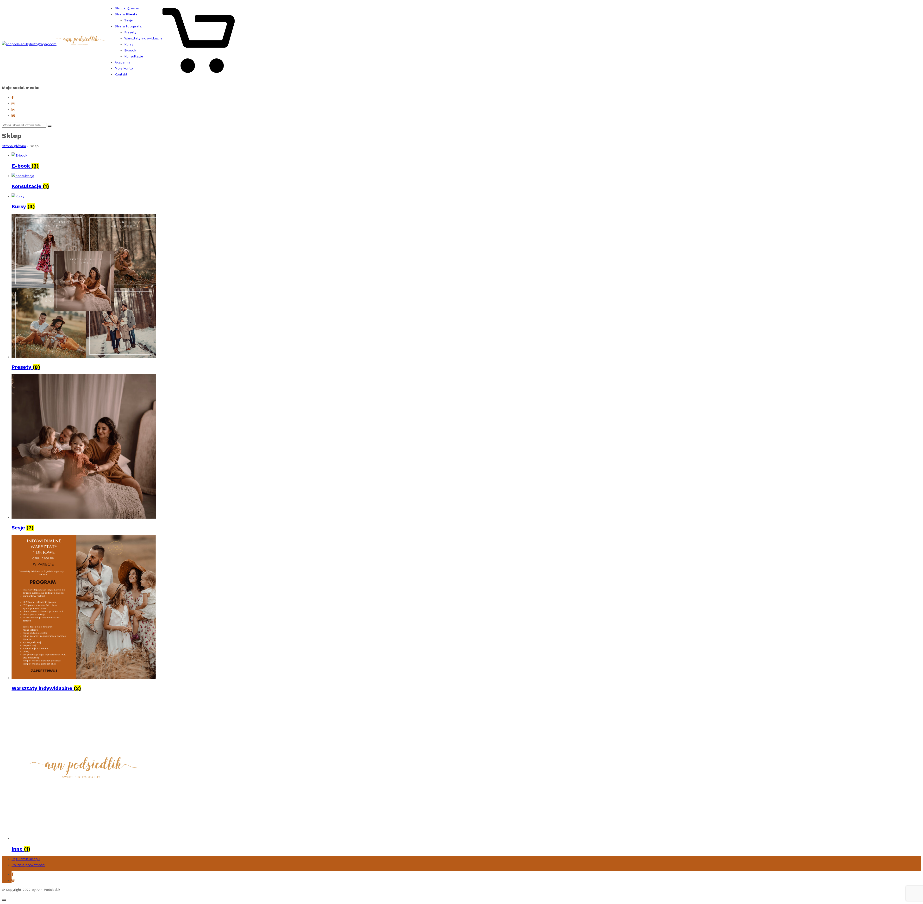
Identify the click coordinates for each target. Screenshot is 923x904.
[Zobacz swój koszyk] (198, 75)
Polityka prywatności (28, 865)
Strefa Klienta (126, 14)
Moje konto (124, 68)
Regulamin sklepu (26, 859)
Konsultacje (133, 56)
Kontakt (121, 74)
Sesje (128, 20)
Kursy (128, 44)
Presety (130, 32)
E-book (130, 50)
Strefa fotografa (128, 26)
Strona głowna (127, 8)
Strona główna (14, 146)
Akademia (122, 62)
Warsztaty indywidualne (143, 38)
